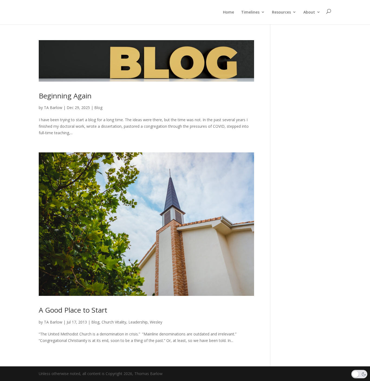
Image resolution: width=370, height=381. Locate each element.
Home (228, 12)
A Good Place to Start (73, 310)
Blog (98, 107)
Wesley (156, 322)
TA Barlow (53, 107)
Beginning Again (65, 96)
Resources (281, 12)
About (309, 12)
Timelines (250, 12)
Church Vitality (114, 322)
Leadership (138, 322)
